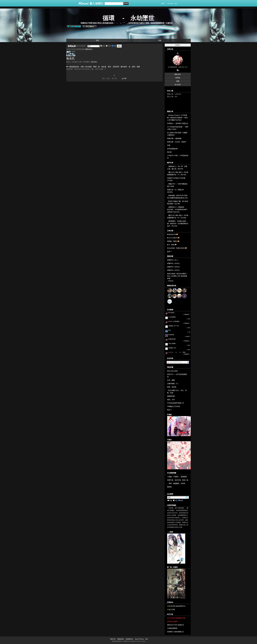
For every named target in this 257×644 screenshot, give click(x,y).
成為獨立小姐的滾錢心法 (175, 631)
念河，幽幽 (171, 380)
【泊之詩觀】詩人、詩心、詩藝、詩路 (177, 391)
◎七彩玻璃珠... (172, 317)
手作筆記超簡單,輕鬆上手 (175, 403)
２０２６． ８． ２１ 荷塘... (177, 352)
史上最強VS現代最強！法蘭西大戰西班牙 (177, 134)
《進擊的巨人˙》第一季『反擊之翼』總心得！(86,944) (177, 168)
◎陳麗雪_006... (172, 348)
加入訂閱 (172, 609)
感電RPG (170, 260)
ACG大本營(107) (173, 238)
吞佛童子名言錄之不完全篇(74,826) (176, 179)
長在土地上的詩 (172, 371)
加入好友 (178, 84)
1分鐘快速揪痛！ (172, 628)
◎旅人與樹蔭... (172, 343)
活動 (159, 40)
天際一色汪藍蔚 (86, 67)
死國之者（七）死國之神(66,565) (175, 191)
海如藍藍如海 (74, 67)
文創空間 (116, 67)
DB (189, 332)
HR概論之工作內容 (173, 406)
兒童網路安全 (129, 639)
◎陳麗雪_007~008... (174, 326)
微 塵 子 (188, 336)
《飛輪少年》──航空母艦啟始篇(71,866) (177, 185)
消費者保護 (120, 639)
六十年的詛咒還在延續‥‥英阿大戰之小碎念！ (177, 128)
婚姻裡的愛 (171, 396)
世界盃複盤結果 (172, 149)
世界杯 (183, 483)
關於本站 (178, 74)
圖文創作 (124, 67)
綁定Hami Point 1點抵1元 (175, 625)
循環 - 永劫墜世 (129, 18)
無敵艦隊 (176, 483)
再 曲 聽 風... (171, 334)
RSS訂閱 (172, 606)
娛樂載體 (184, 476)
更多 (169, 251)
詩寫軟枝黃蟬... (172, 339)
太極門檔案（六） (173, 383)
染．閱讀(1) (171, 244)
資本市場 (178, 480)
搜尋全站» (89, 49)
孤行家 (169, 152)
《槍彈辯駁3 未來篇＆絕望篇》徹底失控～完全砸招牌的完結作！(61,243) (177, 223)
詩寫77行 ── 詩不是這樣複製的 (177, 375)
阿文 (189, 318)
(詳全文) (94, 62)
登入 (176, 3)
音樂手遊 (170, 480)
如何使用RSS (180, 606)
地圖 (177, 81)
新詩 (109, 67)
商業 (170, 483)
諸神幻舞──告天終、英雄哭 (176, 142)
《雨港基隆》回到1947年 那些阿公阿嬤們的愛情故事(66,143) (177, 197)
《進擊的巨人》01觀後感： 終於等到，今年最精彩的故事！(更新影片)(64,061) (177, 209)
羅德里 (169, 487)
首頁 (97, 40)
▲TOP (123, 78)
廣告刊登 (112, 639)
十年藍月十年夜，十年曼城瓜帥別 (177, 157)
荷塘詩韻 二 (187, 314)
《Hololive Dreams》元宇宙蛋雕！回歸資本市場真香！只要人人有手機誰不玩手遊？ (177, 117)
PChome (170, 3)
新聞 (162, 3)
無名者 (103, 67)
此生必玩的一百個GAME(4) (176, 248)
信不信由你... (171, 312)
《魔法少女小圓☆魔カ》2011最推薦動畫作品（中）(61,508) (177, 216)
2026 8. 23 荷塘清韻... (174, 321)
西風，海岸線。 (172, 387)
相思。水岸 (171, 399)
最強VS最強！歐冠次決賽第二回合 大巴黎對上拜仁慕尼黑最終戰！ (177, 276)
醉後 (95, 67)
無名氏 (70, 58)
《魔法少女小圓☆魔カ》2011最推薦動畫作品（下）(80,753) (177, 173)
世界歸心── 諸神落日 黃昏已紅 (177, 123)
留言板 (177, 78)
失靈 (168, 145)
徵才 (146, 639)
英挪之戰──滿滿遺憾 (174, 138)
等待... (170, 330)
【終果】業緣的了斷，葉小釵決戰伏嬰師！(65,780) (177, 202)
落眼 (138, 67)
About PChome (139, 639)
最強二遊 (185, 480)
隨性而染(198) (172, 234)
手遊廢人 (176, 476)
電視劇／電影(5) (172, 241)
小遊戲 (169, 476)
